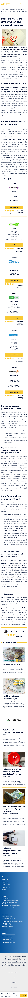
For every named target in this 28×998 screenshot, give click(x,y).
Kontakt (14, 982)
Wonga (4, 889)
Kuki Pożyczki (5, 882)
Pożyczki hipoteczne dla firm (8, 942)
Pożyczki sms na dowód (7, 923)
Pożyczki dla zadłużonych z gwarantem (11, 905)
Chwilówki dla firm (6, 941)
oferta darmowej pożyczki (18, 131)
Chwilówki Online (19, 9)
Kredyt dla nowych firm (7, 937)
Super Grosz (5, 879)
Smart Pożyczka (6, 887)
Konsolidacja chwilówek (7, 926)
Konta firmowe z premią (7, 939)
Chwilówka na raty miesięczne (9, 918)
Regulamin (14, 987)
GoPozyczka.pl (16, 972)
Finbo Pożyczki (5, 886)
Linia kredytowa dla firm (7, 936)
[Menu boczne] (24, 4)
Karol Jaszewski (16, 630)
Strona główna (4, 9)
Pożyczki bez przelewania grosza (9, 924)
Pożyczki (12, 9)
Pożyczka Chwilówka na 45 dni (9, 920)
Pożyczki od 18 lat (6, 898)
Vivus (3, 881)
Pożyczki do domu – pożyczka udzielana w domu (13, 907)
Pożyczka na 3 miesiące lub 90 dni (10, 900)
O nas (14, 977)
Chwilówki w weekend (7, 916)
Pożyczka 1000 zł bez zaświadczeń (10, 902)
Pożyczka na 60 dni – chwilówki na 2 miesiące (12, 921)
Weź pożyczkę (14, 207)
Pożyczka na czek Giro (7, 903)
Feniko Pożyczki (6, 884)
